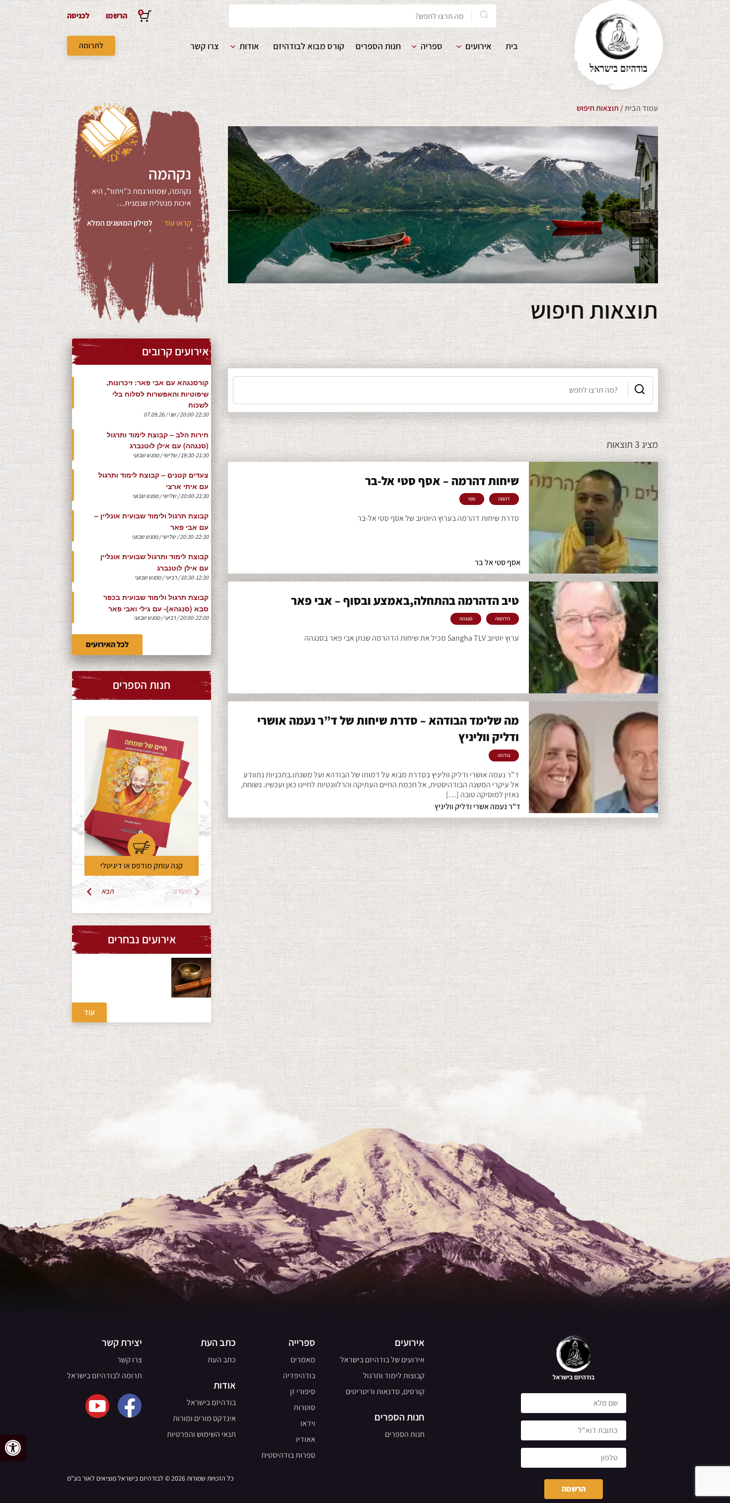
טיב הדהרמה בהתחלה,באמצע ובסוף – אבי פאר (405, 600)
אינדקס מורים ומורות (204, 1418)
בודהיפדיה (299, 1375)
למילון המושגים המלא (119, 223)
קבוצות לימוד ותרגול (394, 1375)
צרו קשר (204, 46)
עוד (89, 1012)
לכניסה (78, 15)
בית (512, 46)
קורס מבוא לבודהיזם (308, 46)
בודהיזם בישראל (211, 1402)
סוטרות (304, 1407)
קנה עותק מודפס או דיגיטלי (141, 865)
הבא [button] (108, 892)
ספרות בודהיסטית (288, 1455)
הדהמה (502, 619)
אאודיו (305, 1439)
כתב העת (222, 1359)
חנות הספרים (378, 46)
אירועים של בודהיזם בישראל (382, 1359)
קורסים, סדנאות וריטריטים (385, 1391)
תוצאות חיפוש (598, 108)
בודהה (504, 755)
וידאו (307, 1423)
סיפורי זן (302, 1391)
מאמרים (303, 1359)
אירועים (478, 46)
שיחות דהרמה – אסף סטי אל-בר (442, 481)
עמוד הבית (641, 108)
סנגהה (465, 619)
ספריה (431, 46)
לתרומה (91, 45)
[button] (13, 1448)
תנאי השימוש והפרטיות (201, 1434)
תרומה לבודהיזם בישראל (104, 1375)
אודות (249, 46)
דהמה (504, 499)
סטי (471, 499)
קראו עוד (177, 223)
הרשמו (116, 15)
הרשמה (573, 1489)
